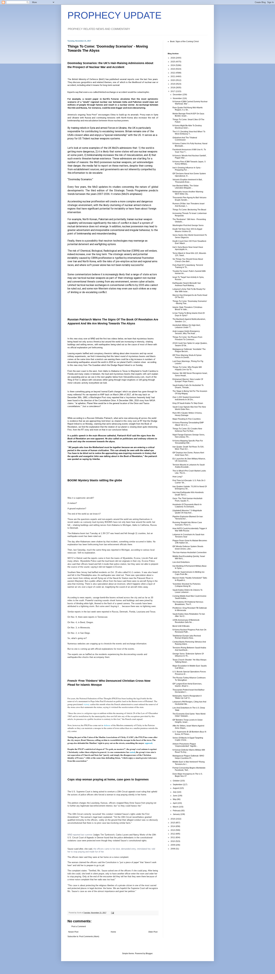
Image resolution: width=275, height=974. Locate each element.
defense (107, 725)
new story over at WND (84, 338)
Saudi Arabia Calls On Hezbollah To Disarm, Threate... (188, 386)
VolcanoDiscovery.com (133, 377)
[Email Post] (112, 913)
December (177, 94)
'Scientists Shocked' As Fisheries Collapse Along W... (187, 585)
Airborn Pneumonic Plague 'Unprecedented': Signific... (185, 745)
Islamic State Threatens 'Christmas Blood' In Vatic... (187, 308)
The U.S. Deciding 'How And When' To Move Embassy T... (189, 132)
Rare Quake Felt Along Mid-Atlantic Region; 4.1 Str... (188, 108)
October (176, 781)
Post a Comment (78, 926)
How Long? (178, 477)
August (176, 788)
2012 (173, 834)
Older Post (152, 932)
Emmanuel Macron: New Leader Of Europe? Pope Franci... (188, 380)
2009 (173, 845)
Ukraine (123, 127)
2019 (173, 84)
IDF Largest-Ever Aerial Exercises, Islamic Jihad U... (187, 685)
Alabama (115, 371)
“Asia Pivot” (91, 114)
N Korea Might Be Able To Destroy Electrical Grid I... (187, 126)
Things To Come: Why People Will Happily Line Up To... (187, 368)
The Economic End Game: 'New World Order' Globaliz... (189, 715)
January (176, 814)
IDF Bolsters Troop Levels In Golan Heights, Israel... (188, 721)
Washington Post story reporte (104, 397)
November (177, 98)
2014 (173, 826)
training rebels (79, 127)
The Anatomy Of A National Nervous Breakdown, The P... (188, 603)
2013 (173, 830)
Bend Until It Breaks (181, 626)
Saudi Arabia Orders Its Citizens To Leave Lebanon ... (187, 591)
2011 (173, 837)
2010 (173, 841)
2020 (173, 80)
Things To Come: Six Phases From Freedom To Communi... (187, 338)
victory (86, 704)
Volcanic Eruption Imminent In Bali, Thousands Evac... (187, 180)
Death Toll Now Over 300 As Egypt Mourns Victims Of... (187, 230)
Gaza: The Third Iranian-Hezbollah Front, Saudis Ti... (187, 499)
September (178, 784)
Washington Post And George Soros (188, 225)
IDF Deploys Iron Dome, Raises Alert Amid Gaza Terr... (188, 454)
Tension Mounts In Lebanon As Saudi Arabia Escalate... (189, 466)
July (175, 792)
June (175, 796)
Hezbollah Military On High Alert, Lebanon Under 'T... (187, 326)
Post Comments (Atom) (89, 936)
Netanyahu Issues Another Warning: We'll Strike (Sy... (188, 193)
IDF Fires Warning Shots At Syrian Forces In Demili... (187, 356)
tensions (111, 118)
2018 (173, 87)
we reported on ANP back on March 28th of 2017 (108, 394)
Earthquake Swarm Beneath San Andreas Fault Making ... (187, 284)
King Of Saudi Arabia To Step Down (188, 403)
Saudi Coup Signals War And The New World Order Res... (189, 408)
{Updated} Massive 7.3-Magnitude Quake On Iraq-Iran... (187, 511)
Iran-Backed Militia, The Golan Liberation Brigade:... (186, 187)
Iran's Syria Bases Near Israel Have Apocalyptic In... (188, 248)
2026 (173, 58)
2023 (173, 69)
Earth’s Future (110, 99)
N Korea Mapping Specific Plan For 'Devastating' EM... (188, 442)
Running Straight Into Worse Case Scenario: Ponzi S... (187, 523)
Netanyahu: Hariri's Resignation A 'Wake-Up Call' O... (187, 697)
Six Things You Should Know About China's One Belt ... (188, 260)
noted (132, 752)
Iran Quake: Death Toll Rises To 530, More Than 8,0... (188, 448)
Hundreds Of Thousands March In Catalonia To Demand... (187, 505)
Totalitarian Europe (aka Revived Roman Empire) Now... (187, 637)
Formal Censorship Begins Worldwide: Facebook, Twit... (189, 769)
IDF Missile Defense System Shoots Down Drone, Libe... (188, 547)
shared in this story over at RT (128, 421)
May (175, 799)
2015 (173, 823)
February (177, 810)
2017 (173, 91)
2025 (173, 62)
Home (113, 932)
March (176, 807)
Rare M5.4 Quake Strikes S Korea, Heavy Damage (187, 414)
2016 (173, 819)
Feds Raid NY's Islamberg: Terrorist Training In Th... (188, 266)
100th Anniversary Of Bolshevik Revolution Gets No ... (186, 621)
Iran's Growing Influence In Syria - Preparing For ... (187, 169)
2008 (173, 849)
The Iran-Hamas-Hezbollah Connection (190, 552)
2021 (173, 76)
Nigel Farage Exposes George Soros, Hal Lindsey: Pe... (189, 436)
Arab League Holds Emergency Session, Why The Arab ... (186, 332)
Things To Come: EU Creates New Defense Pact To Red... (187, 430)
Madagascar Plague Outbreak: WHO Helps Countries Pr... (188, 757)
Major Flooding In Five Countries (187, 419)
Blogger (149, 953)
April (175, 803)
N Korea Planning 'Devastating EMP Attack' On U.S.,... (188, 424)
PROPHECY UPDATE (114, 15)
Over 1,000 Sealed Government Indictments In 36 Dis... (186, 398)
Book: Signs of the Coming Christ (184, 41)
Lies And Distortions (181, 562)
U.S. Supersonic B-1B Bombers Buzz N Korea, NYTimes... (189, 733)
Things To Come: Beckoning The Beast (189, 210)
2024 (173, 65)
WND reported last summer (79, 834)
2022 (173, 73)
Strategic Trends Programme (131, 190)
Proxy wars (145, 114)
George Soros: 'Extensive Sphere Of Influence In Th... (188, 655)
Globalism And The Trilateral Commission (185, 139)
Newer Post (73, 932)
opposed (148, 743)
